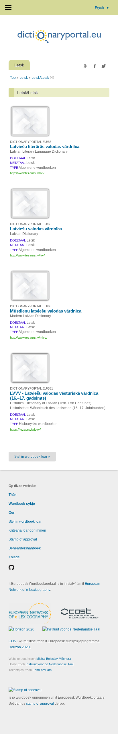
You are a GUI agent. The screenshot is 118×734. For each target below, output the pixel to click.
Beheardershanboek (25, 548)
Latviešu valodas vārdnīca (36, 228)
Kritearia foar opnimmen (27, 530)
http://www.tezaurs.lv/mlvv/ (28, 337)
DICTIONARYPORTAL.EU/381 (31, 388)
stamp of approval (40, 704)
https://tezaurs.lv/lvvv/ (25, 429)
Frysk (102, 8)
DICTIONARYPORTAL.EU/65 (30, 141)
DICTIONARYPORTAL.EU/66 (30, 224)
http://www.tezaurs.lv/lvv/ (27, 255)
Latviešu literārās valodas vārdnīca (44, 146)
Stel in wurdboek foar (25, 522)
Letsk (23, 78)
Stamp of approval (23, 539)
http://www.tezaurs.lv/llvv (27, 173)
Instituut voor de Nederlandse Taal (49, 664)
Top (13, 78)
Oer (12, 513)
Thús (13, 495)
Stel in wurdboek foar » (32, 457)
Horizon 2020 (19, 647)
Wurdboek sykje (22, 504)
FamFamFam (42, 670)
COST (13, 641)
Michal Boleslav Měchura (53, 658)
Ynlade (14, 557)
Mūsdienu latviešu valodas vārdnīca (45, 310)
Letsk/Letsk (40, 78)
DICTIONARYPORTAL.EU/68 (30, 306)
